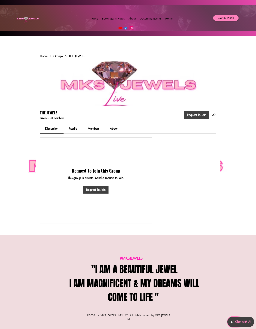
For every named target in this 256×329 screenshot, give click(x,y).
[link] (51, 129)
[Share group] (214, 115)
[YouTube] (120, 28)
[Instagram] (131, 28)
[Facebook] (126, 28)
